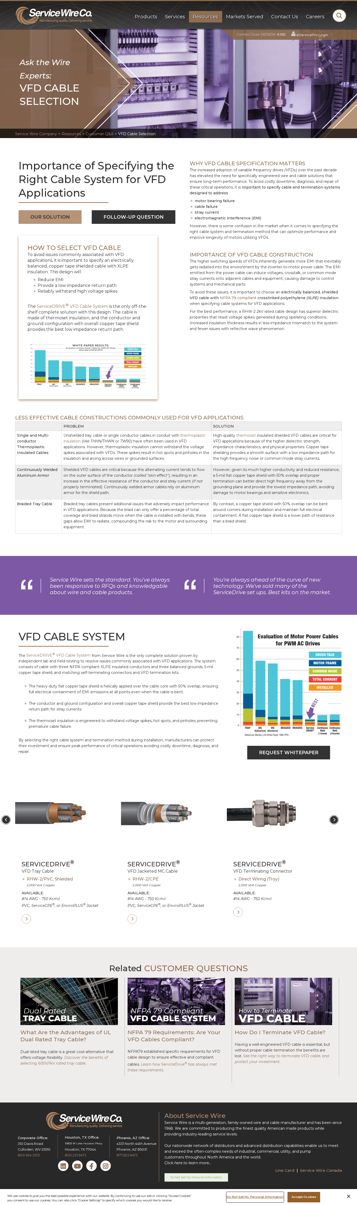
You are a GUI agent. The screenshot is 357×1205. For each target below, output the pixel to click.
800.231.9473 (75, 1155)
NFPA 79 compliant (238, 297)
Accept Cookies (304, 1197)
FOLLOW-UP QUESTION (133, 217)
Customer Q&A (99, 134)
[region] (178, 1197)
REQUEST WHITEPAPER (288, 752)
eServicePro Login (312, 35)
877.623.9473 (127, 1155)
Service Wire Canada (321, 1170)
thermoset (246, 435)
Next (334, 820)
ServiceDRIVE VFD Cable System (72, 306)
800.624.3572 (29, 1155)
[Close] (348, 1196)
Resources (71, 134)
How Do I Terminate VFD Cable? (281, 1032)
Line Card (285, 1170)
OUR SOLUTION (50, 217)
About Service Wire (195, 1115)
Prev (6, 820)
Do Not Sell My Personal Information (196, 1177)
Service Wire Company (36, 134)
